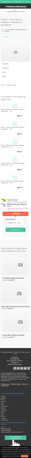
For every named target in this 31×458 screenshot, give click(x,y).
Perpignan (3, 398)
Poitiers (3, 408)
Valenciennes (4, 420)
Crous (2, 427)
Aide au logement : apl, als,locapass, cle (12, 432)
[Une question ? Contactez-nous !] (28, 368)
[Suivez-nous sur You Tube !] (25, 368)
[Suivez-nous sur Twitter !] (21, 368)
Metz (2, 415)
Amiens (3, 416)
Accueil (15, 357)
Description (5, 63)
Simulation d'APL (15, 364)
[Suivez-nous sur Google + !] (18, 368)
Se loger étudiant (15, 360)
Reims (2, 404)
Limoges (3, 418)
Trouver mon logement (15, 437)
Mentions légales (15, 384)
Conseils (15, 362)
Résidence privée (6, 428)
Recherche (14, 359)
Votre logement (11, 219)
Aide (26, 1)
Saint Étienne (4, 406)
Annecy (3, 411)
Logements (5, 68)
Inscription (6, 1)
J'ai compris (24, 456)
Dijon (2, 403)
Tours (2, 413)
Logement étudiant (6, 430)
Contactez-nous (5, 384)
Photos (4, 76)
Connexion (17, 1)
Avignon (3, 401)
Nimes (2, 399)
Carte (3, 72)
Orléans (3, 396)
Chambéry (4, 410)
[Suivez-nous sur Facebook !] (14, 368)
